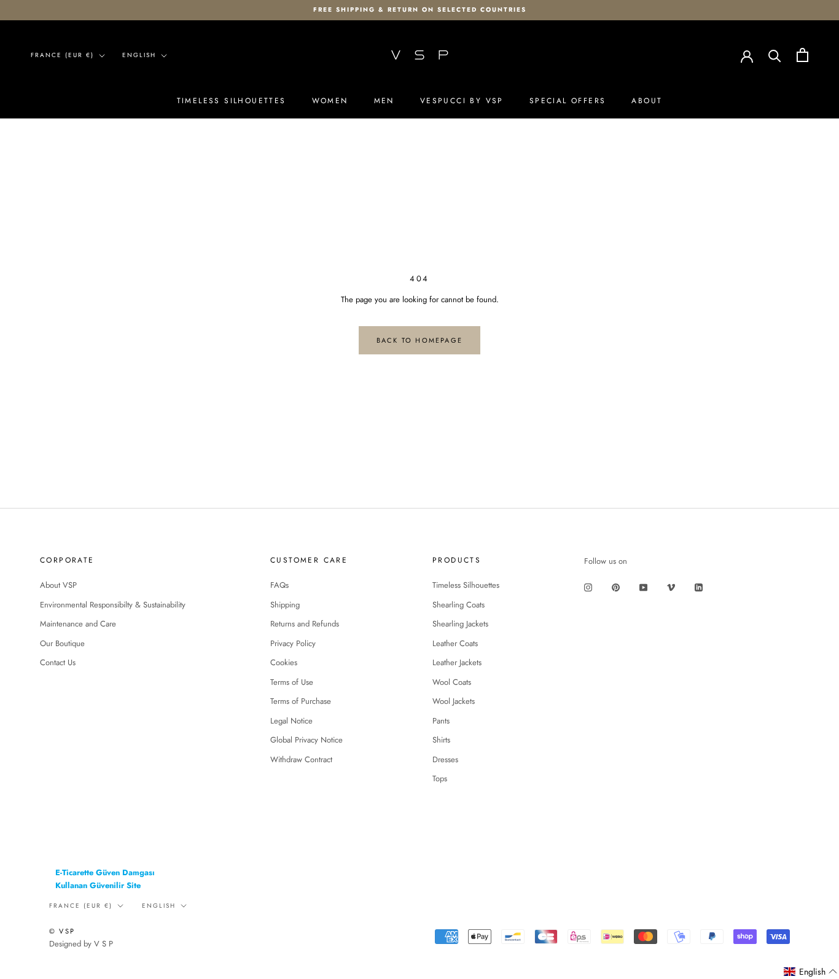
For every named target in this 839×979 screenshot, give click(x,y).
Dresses (445, 759)
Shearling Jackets (460, 624)
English (139, 55)
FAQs (279, 585)
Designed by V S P (81, 944)
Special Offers (567, 100)
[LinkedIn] (699, 586)
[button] (810, 972)
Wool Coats (451, 682)
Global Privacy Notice (306, 740)
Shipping (285, 604)
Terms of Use (291, 682)
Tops (439, 778)
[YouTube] (643, 586)
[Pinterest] (616, 586)
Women (330, 100)
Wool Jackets (453, 701)
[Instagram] (588, 586)
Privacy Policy (293, 643)
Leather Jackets (457, 662)
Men (384, 100)
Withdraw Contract (301, 759)
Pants (441, 721)
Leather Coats (455, 643)
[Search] (774, 55)
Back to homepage (419, 340)
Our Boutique (62, 643)
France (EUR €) (62, 55)
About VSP (58, 585)
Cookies (283, 662)
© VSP (62, 931)
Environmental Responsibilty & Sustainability (112, 604)
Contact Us (58, 662)
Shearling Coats (458, 604)
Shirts (441, 740)
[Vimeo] (671, 586)
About (646, 100)
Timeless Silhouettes (231, 100)
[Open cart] (802, 55)
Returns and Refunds (304, 624)
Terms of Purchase (300, 701)
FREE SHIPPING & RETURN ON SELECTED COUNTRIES (419, 9)
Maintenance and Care (78, 624)
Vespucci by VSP (462, 100)
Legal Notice (291, 721)
